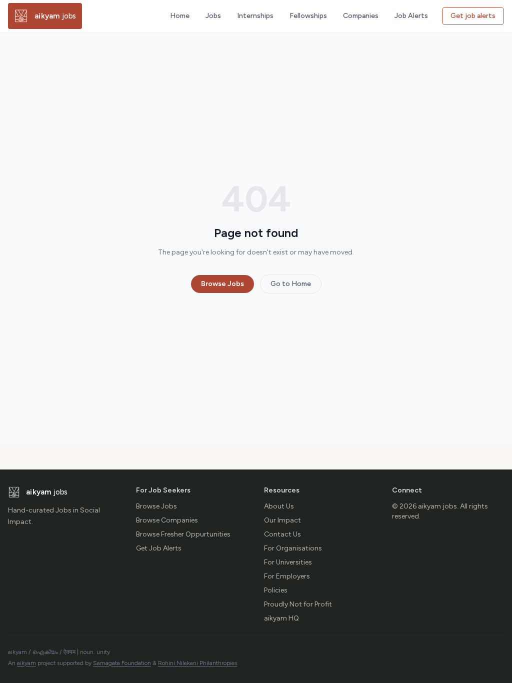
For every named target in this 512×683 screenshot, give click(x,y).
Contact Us (282, 534)
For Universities (288, 562)
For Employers (287, 576)
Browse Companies (167, 520)
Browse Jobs (222, 284)
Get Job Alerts (159, 548)
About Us (279, 506)
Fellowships (308, 16)
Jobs (213, 16)
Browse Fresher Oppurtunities (183, 534)
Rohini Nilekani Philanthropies (197, 663)
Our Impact (282, 520)
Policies (276, 590)
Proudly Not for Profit (298, 604)
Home (180, 16)
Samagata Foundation (122, 663)
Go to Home (290, 284)
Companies (360, 16)
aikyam (26, 663)
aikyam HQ (281, 618)
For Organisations (293, 548)
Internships (255, 16)
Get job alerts (473, 16)
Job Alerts (411, 16)
